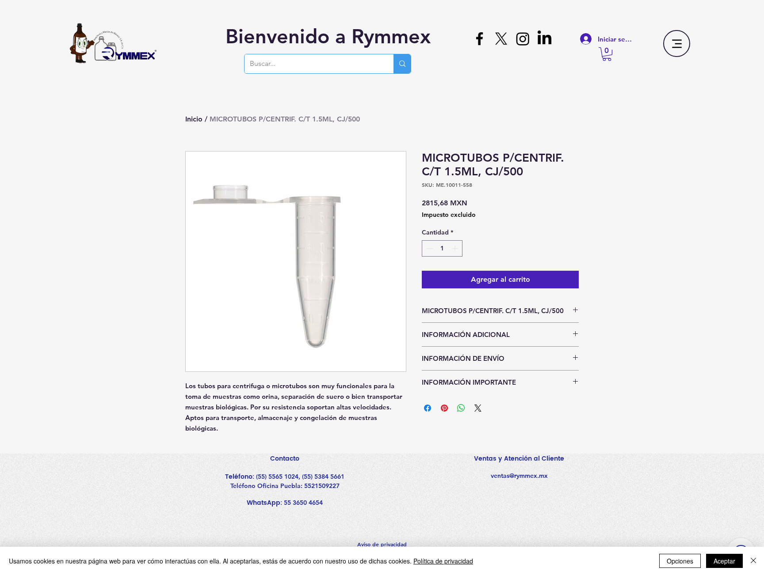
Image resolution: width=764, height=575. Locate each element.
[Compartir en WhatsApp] (461, 408)
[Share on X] (478, 408)
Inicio (193, 119)
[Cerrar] (753, 561)
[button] (607, 54)
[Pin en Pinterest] (444, 408)
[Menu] (676, 43)
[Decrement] (428, 248)
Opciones (680, 560)
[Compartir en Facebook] (427, 408)
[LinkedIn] (544, 38)
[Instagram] (522, 38)
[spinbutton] (442, 248)
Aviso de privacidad (382, 544)
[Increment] (455, 248)
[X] (501, 38)
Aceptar (724, 560)
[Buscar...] (402, 63)
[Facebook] (479, 38)
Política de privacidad (443, 560)
